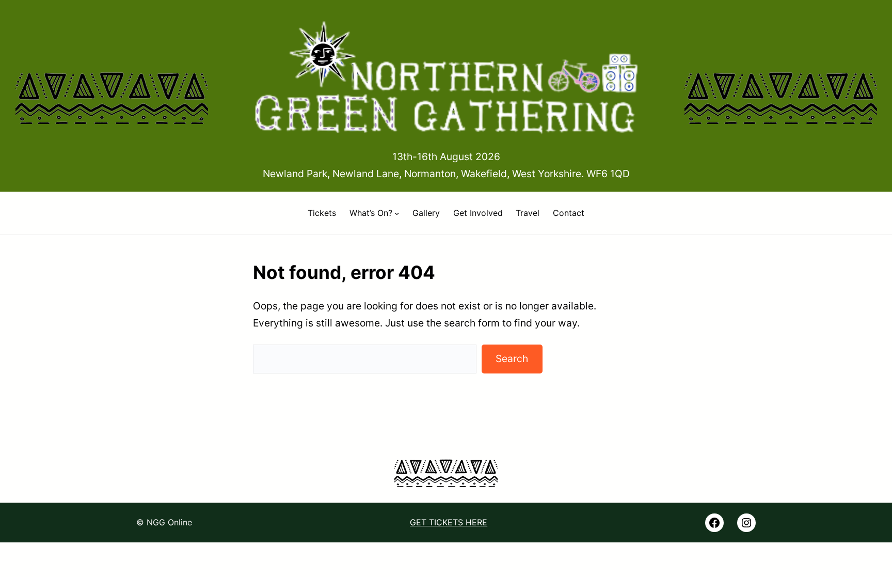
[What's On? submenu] (397, 213)
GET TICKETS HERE (448, 522)
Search (512, 358)
